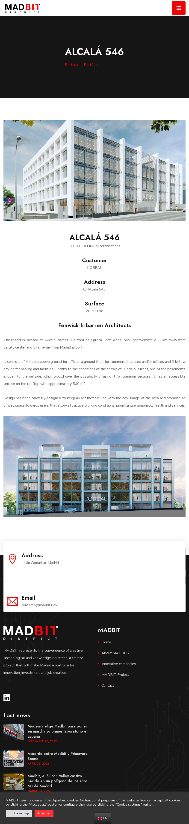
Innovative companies (118, 663)
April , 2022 (38, 764)
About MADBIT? (115, 653)
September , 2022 (42, 741)
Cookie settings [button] (19, 813)
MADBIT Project (115, 674)
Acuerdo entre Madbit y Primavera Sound (58, 756)
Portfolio (91, 64)
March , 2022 (39, 791)
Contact (107, 685)
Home (106, 642)
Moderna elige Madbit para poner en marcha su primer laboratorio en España (58, 731)
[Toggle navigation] (179, 8)
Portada (71, 64)
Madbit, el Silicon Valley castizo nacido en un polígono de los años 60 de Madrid (58, 781)
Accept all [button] (44, 813)
